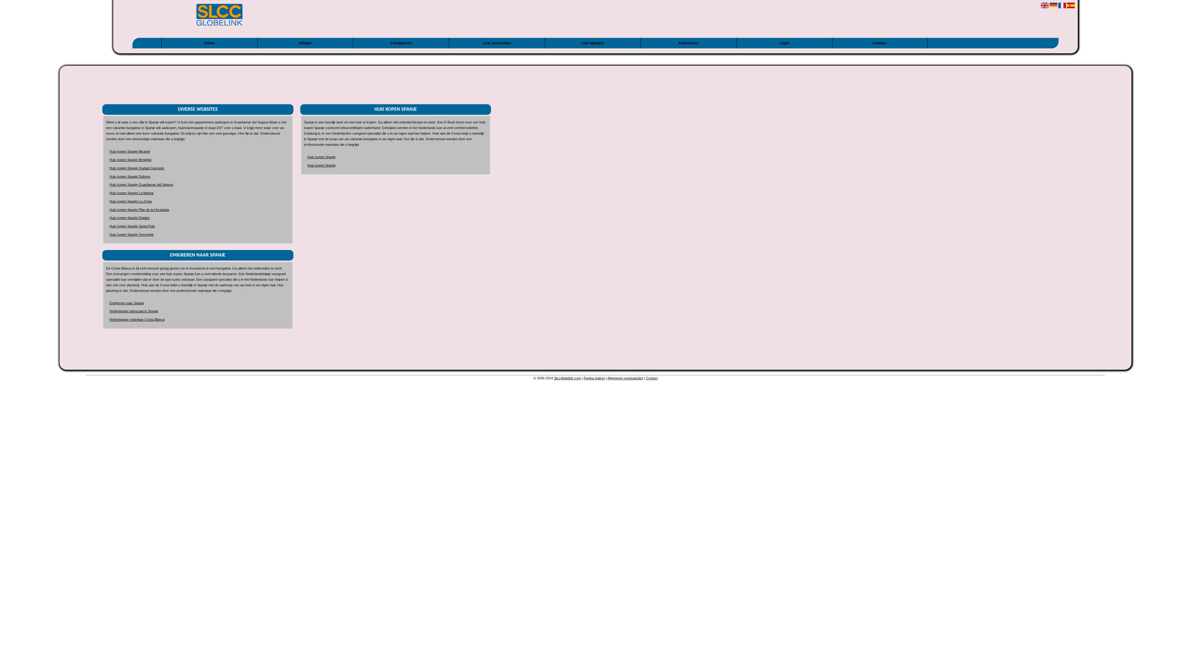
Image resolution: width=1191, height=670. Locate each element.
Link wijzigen (592, 43)
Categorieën (401, 43)
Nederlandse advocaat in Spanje (133, 311)
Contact (880, 43)
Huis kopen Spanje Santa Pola (132, 226)
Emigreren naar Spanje (126, 303)
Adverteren (688, 43)
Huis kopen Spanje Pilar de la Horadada (139, 210)
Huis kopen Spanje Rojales (129, 218)
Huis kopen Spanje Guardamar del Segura (141, 184)
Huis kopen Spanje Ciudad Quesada (136, 168)
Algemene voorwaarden (625, 378)
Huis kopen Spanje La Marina (131, 193)
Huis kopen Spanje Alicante (129, 151)
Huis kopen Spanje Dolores (129, 176)
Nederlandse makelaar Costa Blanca (137, 319)
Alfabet (305, 43)
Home (209, 43)
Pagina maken (594, 378)
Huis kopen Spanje (321, 157)
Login (784, 43)
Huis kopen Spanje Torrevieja (131, 234)
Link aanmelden (497, 43)
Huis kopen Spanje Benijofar (130, 160)
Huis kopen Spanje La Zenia (130, 201)
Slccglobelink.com (567, 378)
